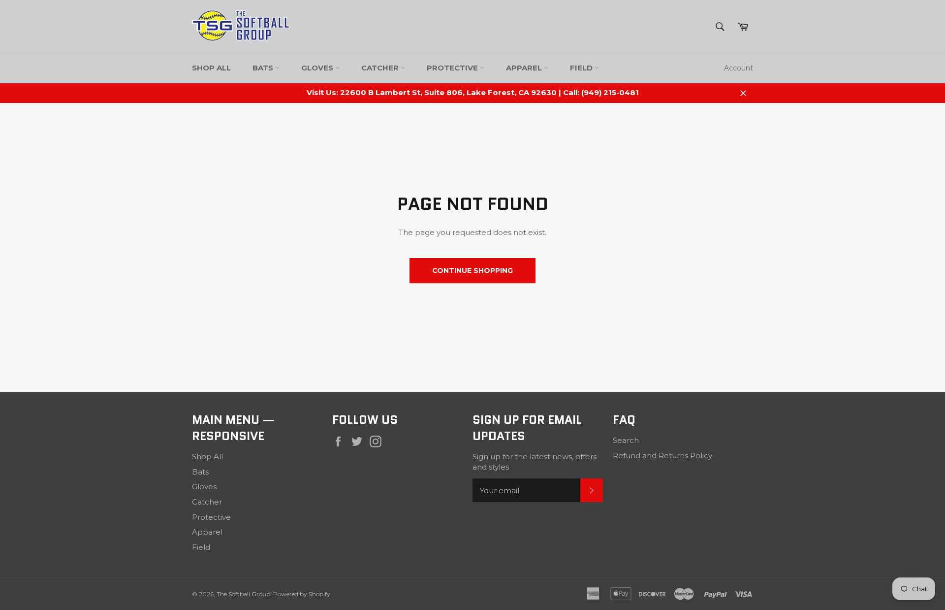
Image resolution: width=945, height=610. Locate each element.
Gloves (318, 67)
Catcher (381, 67)
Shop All (211, 67)
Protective (453, 67)
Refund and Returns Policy (662, 455)
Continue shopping (472, 270)
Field (582, 67)
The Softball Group (243, 594)
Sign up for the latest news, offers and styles (534, 462)
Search (626, 440)
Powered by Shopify (301, 594)
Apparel (525, 67)
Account (738, 68)
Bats (263, 67)
